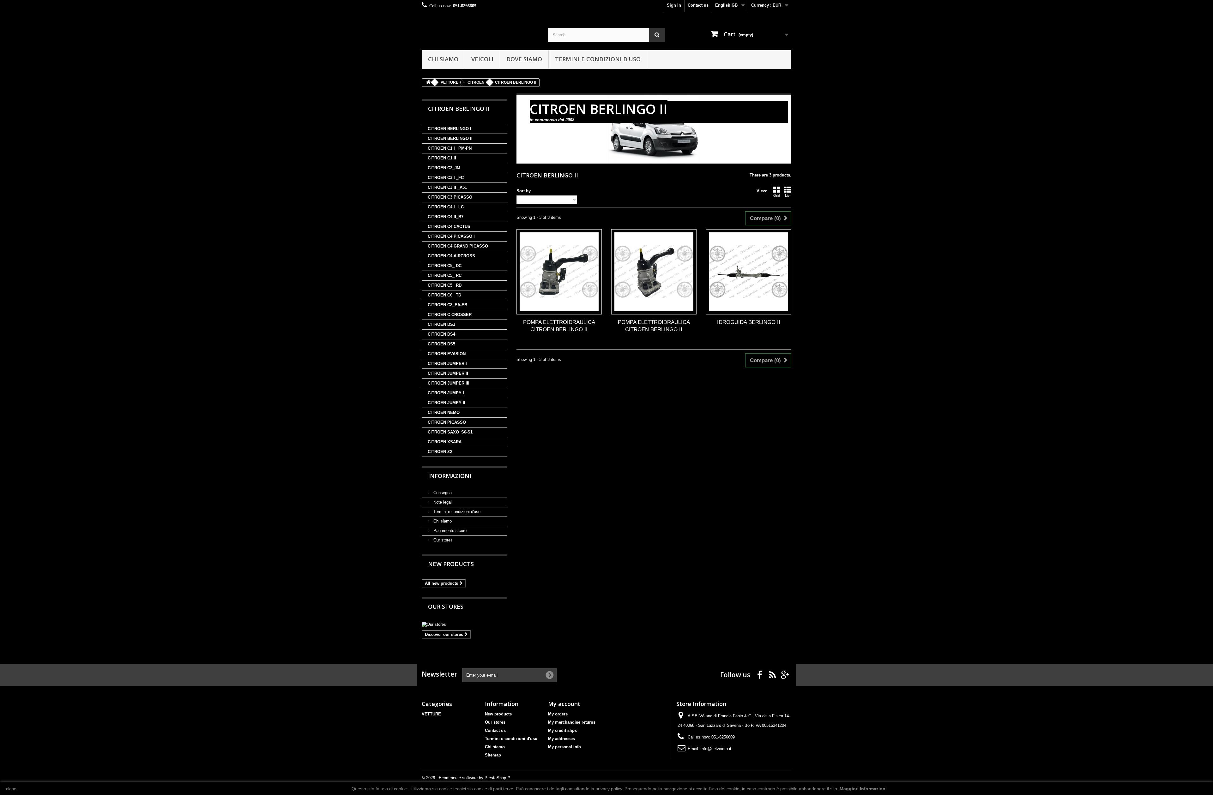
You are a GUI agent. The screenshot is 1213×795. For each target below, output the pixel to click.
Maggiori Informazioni (863, 788)
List (787, 195)
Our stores (442, 540)
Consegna (442, 492)
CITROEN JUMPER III (448, 383)
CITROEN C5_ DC (445, 265)
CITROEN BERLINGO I (449, 128)
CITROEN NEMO (444, 412)
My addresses (561, 738)
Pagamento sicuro (449, 530)
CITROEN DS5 (441, 344)
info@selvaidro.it (716, 748)
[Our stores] (464, 624)
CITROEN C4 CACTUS (449, 226)
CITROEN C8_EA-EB (447, 304)
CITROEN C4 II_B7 (445, 216)
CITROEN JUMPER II (448, 373)
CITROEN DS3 (441, 324)
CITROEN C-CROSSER (450, 314)
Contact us (698, 5)
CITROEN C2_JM (444, 167)
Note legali (442, 502)
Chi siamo (443, 59)
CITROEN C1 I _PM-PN (450, 148)
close (11, 788)
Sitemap (493, 755)
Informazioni (449, 476)
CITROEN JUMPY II (446, 402)
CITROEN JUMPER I (447, 363)
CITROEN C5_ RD (445, 285)
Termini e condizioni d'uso (598, 59)
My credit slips (562, 730)
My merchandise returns (571, 722)
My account (564, 704)
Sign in (674, 5)
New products (451, 564)
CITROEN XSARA (445, 441)
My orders (558, 714)
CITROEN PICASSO (447, 422)
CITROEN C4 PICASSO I (451, 236)
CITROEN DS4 (441, 334)
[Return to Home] (428, 83)
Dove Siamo (524, 59)
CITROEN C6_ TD (444, 295)
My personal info (564, 746)
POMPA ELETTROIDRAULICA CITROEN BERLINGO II (559, 325)
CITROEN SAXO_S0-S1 (450, 432)
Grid (776, 195)
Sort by (523, 190)
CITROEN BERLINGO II (450, 138)
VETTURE (431, 714)
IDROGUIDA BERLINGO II (748, 322)
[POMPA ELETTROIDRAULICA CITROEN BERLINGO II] (559, 271)
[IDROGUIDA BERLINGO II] (748, 271)
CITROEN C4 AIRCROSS (451, 256)
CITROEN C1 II (442, 158)
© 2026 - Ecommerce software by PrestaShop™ (466, 777)
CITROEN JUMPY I (446, 393)
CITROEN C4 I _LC (446, 207)
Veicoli (482, 59)
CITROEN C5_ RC (445, 275)
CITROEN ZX (440, 451)
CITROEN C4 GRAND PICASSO (458, 246)
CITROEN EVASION (447, 353)
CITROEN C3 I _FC (446, 177)
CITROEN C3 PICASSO (450, 197)
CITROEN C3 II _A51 (447, 187)
